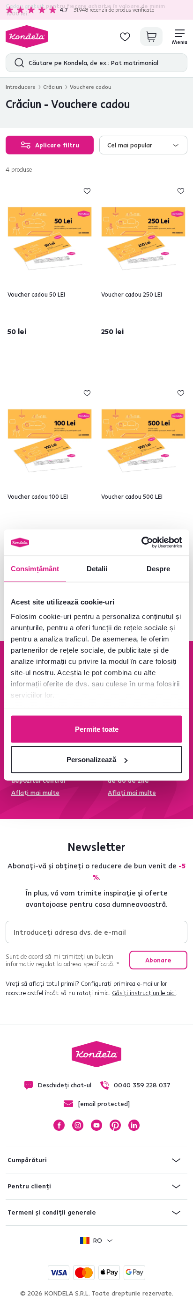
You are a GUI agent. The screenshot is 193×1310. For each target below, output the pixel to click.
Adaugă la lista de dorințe (87, 191)
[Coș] (151, 36)
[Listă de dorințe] (125, 36)
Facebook (59, 1125)
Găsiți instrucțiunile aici (144, 993)
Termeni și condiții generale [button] (51, 1212)
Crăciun (52, 86)
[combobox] (143, 145)
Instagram (77, 1125)
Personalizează (91, 760)
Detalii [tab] (97, 568)
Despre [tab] (159, 568)
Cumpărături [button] (27, 1160)
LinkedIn (134, 1125)
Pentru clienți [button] (29, 1186)
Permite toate (97, 729)
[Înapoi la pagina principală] (27, 36)
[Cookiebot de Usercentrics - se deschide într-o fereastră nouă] (141, 543)
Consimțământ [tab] (35, 568)
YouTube (96, 1125)
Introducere (21, 86)
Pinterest (115, 1125)
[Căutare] (17, 62)
